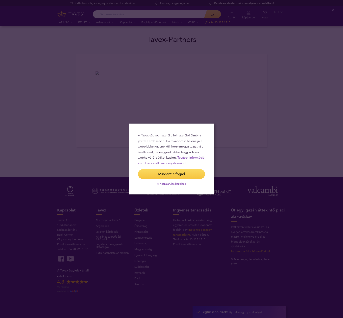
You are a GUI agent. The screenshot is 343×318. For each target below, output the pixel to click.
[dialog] (171, 159)
